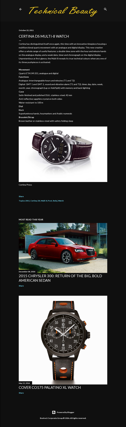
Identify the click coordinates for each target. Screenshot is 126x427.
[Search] (105, 9)
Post (50, 201)
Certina (33, 201)
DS (39, 201)
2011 (27, 201)
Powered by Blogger (65, 412)
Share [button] (21, 196)
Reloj (55, 201)
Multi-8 (44, 201)
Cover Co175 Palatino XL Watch (50, 387)
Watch (61, 201)
